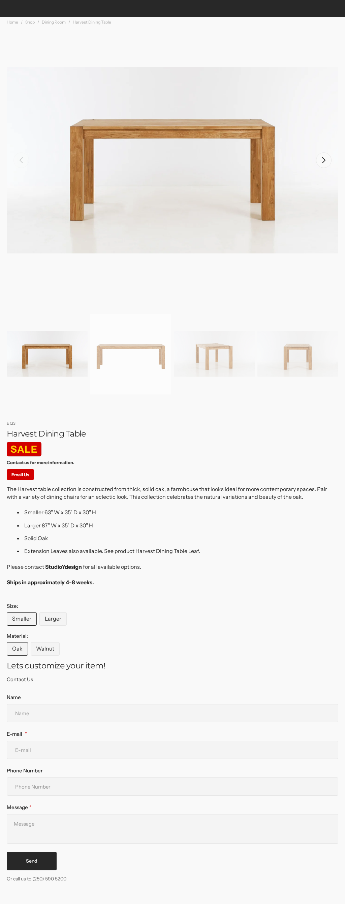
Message (17, 807)
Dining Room (54, 22)
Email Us (20, 474)
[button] (21, 160)
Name (14, 697)
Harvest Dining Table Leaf (167, 551)
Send (31, 861)
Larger (56, 620)
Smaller (24, 620)
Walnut (48, 650)
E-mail (15, 734)
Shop (30, 22)
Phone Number (25, 770)
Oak (20, 650)
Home (12, 22)
